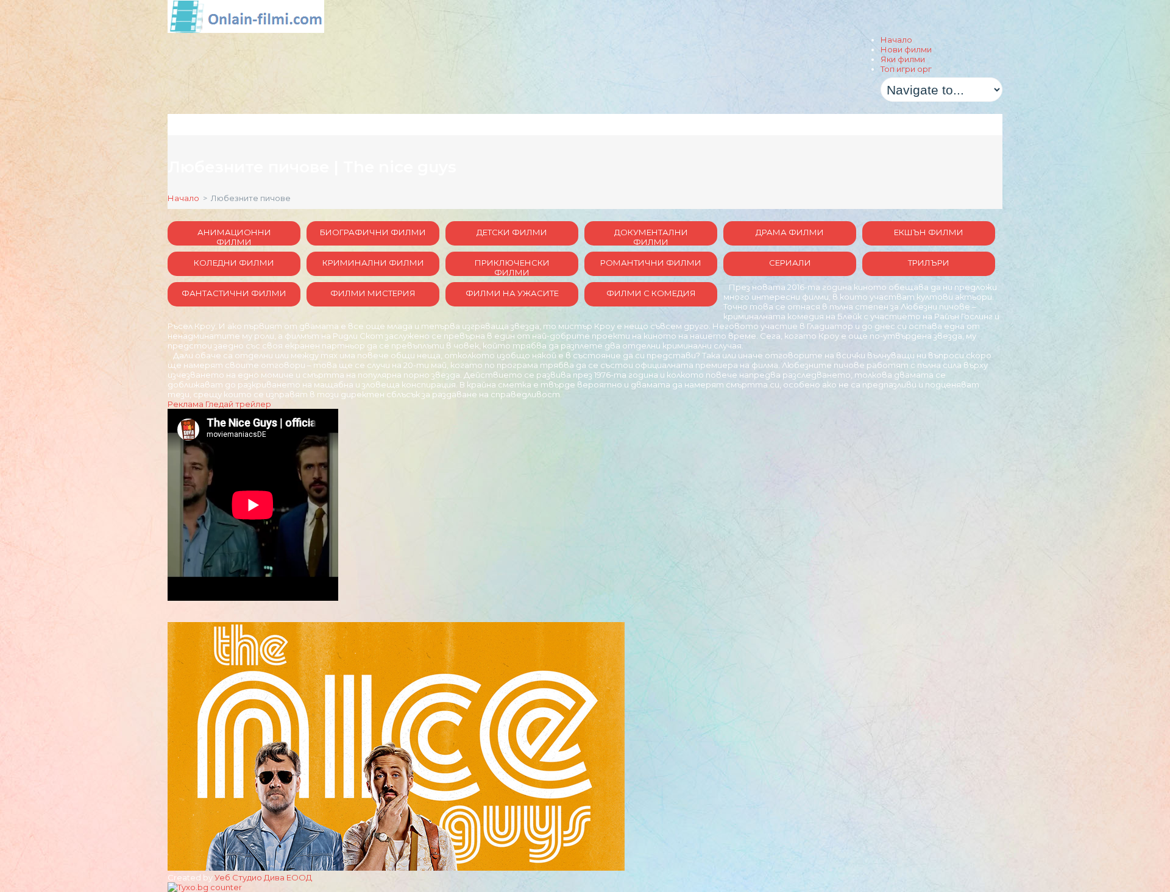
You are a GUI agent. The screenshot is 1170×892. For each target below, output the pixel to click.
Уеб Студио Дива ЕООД (263, 877)
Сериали (790, 262)
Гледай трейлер (238, 404)
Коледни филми (234, 262)
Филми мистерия (373, 293)
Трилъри (928, 262)
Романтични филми (650, 262)
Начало (896, 39)
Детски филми (512, 232)
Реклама (186, 404)
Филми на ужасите (512, 293)
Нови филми (906, 49)
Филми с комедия (651, 293)
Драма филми (790, 232)
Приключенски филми (512, 267)
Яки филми (903, 59)
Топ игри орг (906, 69)
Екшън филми (928, 232)
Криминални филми (373, 262)
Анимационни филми (234, 236)
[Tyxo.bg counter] (205, 887)
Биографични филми (373, 232)
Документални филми (651, 236)
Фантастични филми (234, 293)
